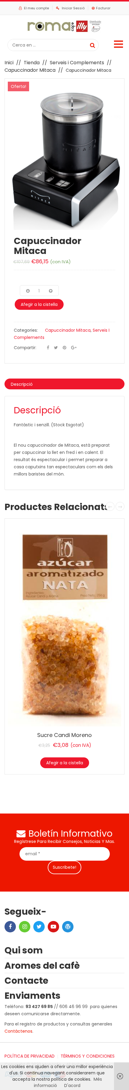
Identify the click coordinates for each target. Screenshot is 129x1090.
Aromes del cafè (42, 965)
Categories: (26, 330)
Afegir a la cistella (39, 304)
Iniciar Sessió (73, 8)
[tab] (64, 384)
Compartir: (25, 348)
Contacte (26, 980)
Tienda (32, 62)
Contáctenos (18, 1031)
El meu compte (36, 8)
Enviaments (32, 995)
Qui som (23, 950)
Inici (9, 62)
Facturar (103, 8)
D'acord (72, 1085)
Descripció (22, 384)
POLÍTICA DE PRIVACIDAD (29, 1056)
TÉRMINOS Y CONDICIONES (88, 1056)
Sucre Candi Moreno (64, 735)
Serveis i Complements (77, 62)
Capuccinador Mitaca (30, 70)
